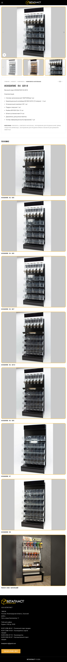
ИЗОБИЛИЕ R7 (6, 476)
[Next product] (62, 81)
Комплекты (21, 81)
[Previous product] (58, 81)
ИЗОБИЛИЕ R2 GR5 (7, 197)
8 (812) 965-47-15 (7, 635)
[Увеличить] (4, 55)
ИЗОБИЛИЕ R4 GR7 (7, 309)
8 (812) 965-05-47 (7, 637)
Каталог (13, 81)
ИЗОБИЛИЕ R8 (6, 532)
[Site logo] (33, 2)
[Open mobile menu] (2, 2)
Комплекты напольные (33, 81)
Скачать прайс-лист (11, 651)
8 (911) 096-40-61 (7, 628)
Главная (7, 81)
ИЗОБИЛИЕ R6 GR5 (7, 420)
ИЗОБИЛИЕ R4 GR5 (7, 253)
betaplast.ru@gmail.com (8, 643)
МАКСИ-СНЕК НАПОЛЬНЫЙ (9, 588)
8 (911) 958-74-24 (7, 630)
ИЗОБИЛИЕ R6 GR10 (8, 365)
